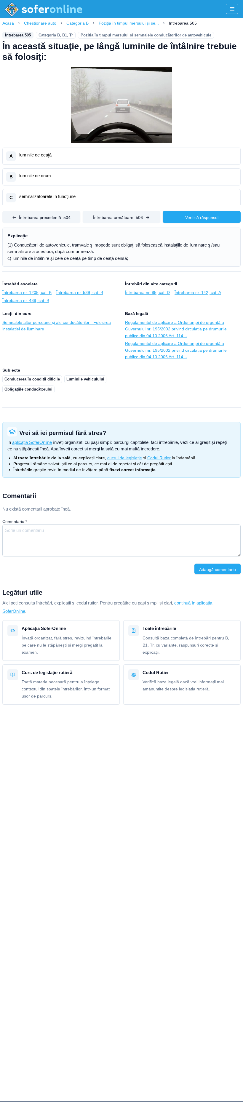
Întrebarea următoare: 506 (118, 217)
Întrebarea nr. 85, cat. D (147, 292)
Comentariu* (14, 521)
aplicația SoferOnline (32, 442)
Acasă (8, 23)
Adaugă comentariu (217, 569)
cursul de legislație (124, 457)
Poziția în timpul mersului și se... (129, 23)
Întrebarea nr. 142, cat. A (198, 292)
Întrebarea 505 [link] (183, 23)
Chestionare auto (40, 23)
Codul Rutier (159, 457)
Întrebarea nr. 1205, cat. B (27, 292)
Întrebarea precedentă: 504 (45, 217)
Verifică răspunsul (201, 217)
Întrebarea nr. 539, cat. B (79, 292)
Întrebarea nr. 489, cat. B (25, 300)
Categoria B (77, 23)
